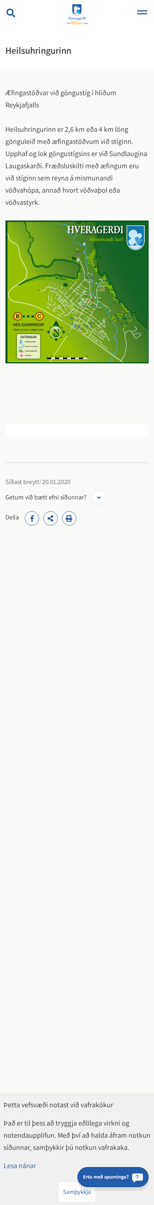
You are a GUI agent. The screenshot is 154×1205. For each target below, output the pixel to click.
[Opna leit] (10, 13)
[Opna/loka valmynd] (142, 13)
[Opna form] (98, 497)
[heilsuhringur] (77, 291)
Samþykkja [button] (77, 1192)
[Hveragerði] (77, 15)
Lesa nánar (20, 1165)
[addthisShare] (50, 518)
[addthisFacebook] (32, 518)
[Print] (69, 518)
